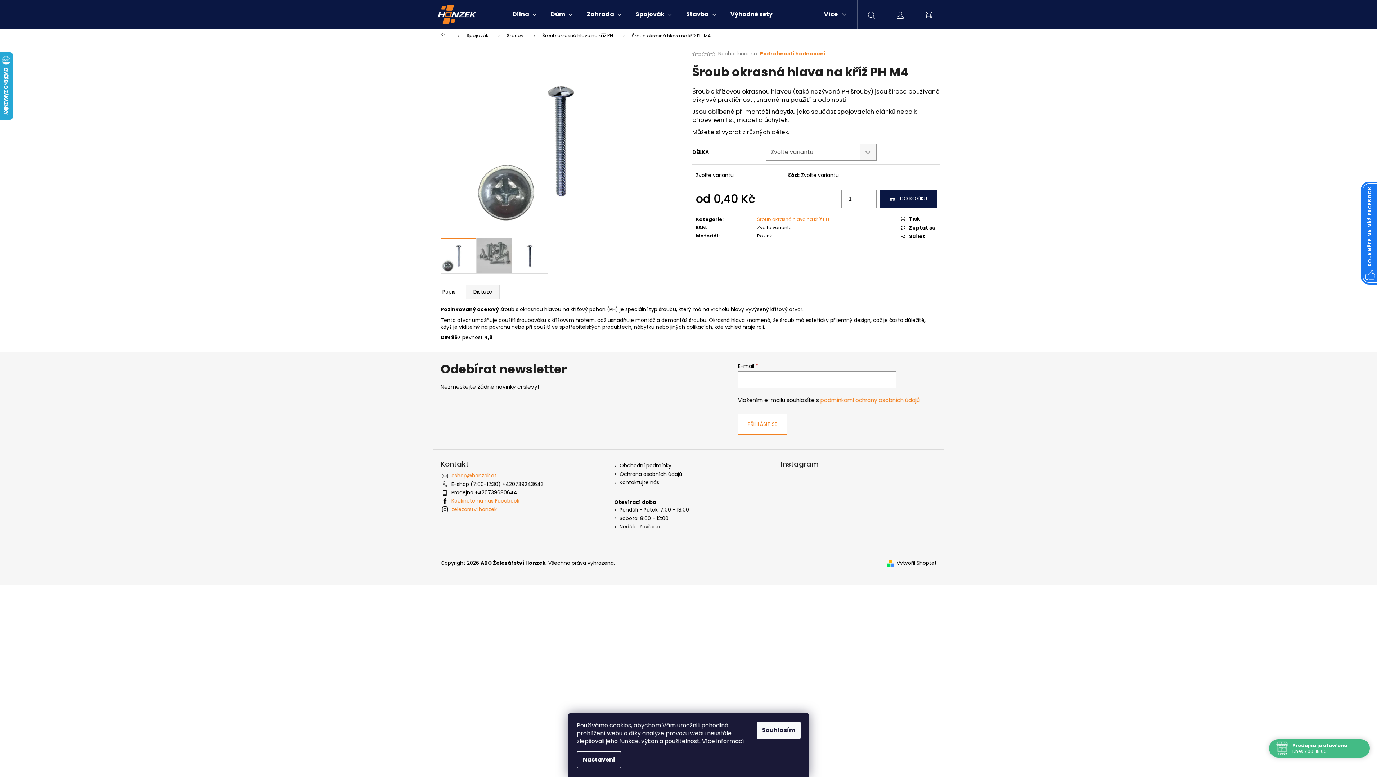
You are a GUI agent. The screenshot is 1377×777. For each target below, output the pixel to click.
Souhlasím (778, 730)
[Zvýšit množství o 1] (867, 199)
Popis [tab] (448, 291)
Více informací (723, 741)
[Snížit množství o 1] (833, 199)
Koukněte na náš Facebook (485, 500)
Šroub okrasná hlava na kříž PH (793, 219)
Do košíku (913, 198)
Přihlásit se (762, 424)
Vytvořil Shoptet (917, 563)
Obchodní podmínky (645, 465)
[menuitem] (524, 14)
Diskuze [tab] (482, 291)
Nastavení (599, 759)
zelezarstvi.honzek (474, 509)
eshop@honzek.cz (474, 475)
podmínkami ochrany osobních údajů (870, 400)
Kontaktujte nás (639, 482)
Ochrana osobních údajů (651, 474)
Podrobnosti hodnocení (792, 53)
